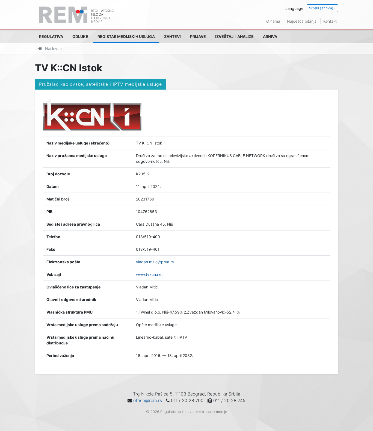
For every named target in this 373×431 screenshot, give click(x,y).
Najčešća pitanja (301, 21)
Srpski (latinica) (321, 8)
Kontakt (330, 21)
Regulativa (51, 36)
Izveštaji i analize (234, 36)
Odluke (80, 36)
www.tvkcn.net (149, 274)
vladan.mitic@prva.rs (155, 261)
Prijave (198, 36)
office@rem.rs (147, 400)
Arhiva (270, 36)
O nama (273, 21)
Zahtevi (172, 36)
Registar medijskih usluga (126, 36)
